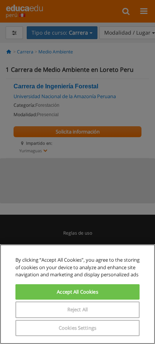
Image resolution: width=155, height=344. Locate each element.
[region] (77, 294)
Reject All (77, 309)
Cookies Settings (77, 327)
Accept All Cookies (77, 291)
